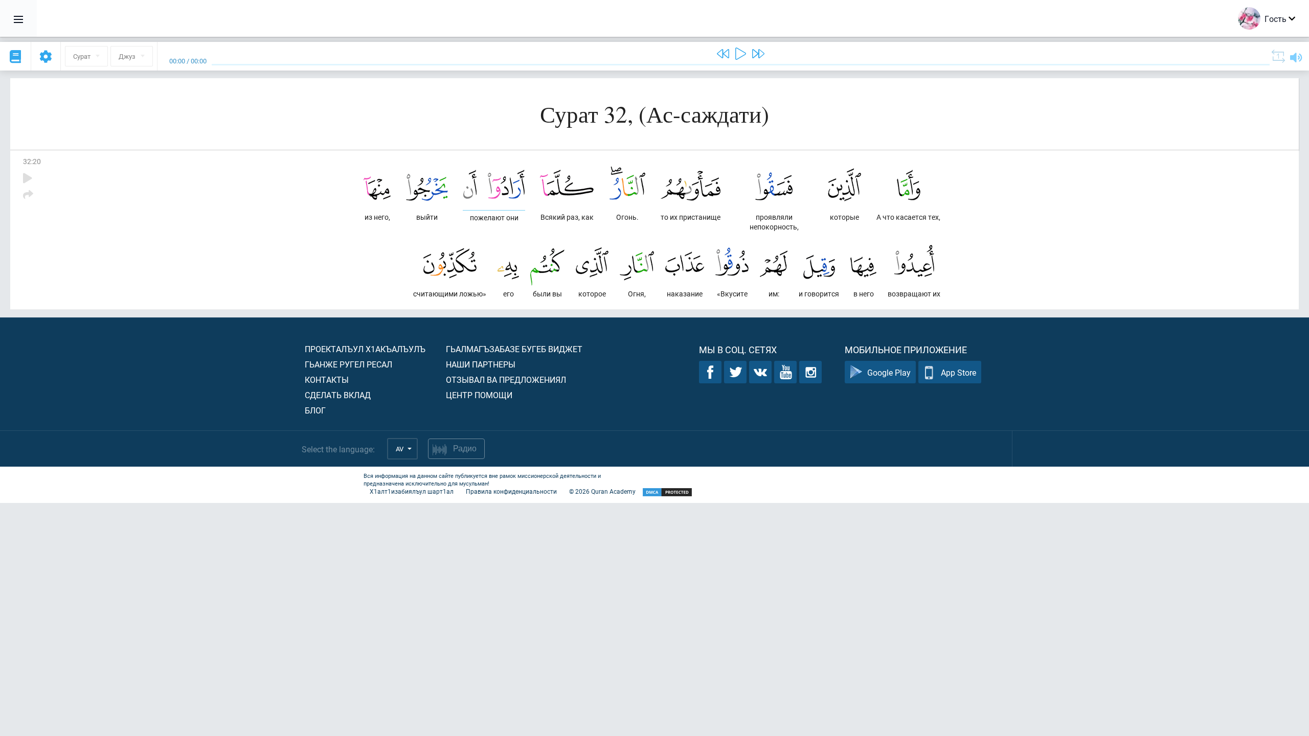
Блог (315, 410)
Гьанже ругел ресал (348, 364)
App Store (958, 372)
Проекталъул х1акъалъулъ (365, 348)
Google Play (889, 372)
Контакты (327, 379)
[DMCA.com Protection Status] (667, 492)
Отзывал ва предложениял (506, 379)
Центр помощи (479, 394)
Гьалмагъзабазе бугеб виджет (514, 348)
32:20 (32, 161)
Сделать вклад (338, 394)
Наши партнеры (480, 364)
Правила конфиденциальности (511, 491)
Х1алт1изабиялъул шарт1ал (412, 491)
